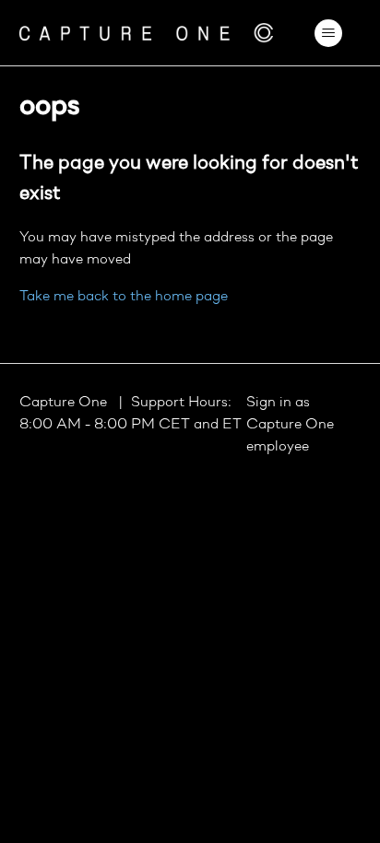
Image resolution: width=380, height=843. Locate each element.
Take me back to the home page (123, 296)
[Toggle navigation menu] (328, 33)
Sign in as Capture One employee (290, 424)
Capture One (65, 402)
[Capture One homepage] (146, 33)
